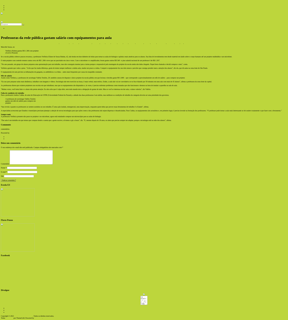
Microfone (139, 43)
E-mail (4, 172)
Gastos (120, 43)
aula (71, 43)
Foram (108, 43)
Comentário (5, 164)
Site (2, 176)
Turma (177, 43)
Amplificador (64, 43)
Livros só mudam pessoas (12, 18)
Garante (114, 43)
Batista (76, 43)
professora (170, 43)
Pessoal (153, 43)
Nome (4, 168)
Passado (147, 43)
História (8, 28)
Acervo (56, 43)
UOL (17, 47)
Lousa (126, 43)
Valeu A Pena (189, 43)
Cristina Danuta (37, 43)
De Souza (96, 43)
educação (4, 32)
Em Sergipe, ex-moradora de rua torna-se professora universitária (29, 137)
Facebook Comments (17, 133)
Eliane (102, 43)
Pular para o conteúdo (8, 2)
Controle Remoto (85, 43)
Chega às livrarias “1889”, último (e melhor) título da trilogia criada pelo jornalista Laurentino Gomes (42, 139)
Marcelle (132, 43)
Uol (182, 43)
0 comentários (48, 43)
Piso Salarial (161, 43)
